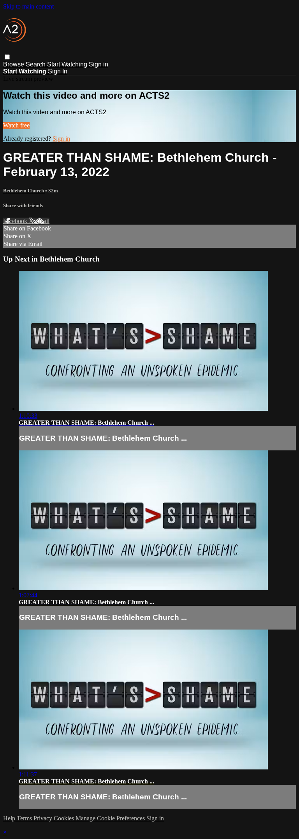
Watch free (16, 125)
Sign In (57, 71)
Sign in (98, 64)
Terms (25, 818)
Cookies (65, 818)
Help (10, 818)
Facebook (16, 221)
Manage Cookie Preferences (111, 818)
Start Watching (68, 64)
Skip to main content (28, 6)
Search (36, 64)
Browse (14, 64)
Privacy (43, 818)
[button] (7, 56)
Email (42, 221)
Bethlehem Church (24, 191)
